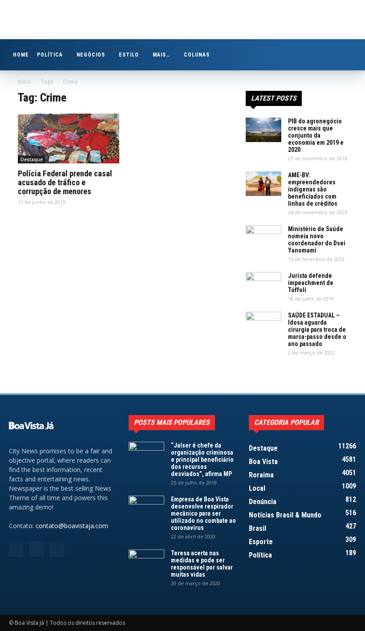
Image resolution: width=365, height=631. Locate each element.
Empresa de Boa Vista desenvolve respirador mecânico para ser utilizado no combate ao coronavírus (203, 513)
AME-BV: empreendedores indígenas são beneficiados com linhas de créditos (312, 189)
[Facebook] (16, 549)
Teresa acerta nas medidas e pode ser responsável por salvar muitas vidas (202, 564)
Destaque (31, 159)
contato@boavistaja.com (72, 525)
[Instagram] (36, 549)
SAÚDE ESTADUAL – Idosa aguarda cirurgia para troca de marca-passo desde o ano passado (317, 329)
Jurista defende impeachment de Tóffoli (310, 282)
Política (50, 55)
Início (24, 81)
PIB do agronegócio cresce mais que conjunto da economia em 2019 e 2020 (316, 135)
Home (21, 55)
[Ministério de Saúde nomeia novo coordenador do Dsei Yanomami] (263, 237)
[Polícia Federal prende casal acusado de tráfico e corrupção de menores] (68, 138)
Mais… (161, 55)
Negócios (91, 55)
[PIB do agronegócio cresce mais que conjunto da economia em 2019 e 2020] (263, 130)
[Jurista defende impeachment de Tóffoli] (263, 284)
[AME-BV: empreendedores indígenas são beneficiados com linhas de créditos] (263, 183)
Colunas (197, 55)
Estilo (129, 55)
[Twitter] (57, 549)
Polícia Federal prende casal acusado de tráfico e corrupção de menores (65, 182)
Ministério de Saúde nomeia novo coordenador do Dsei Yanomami (316, 239)
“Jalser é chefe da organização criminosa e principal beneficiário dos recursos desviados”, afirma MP (202, 459)
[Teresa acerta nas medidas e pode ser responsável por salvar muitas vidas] (146, 562)
